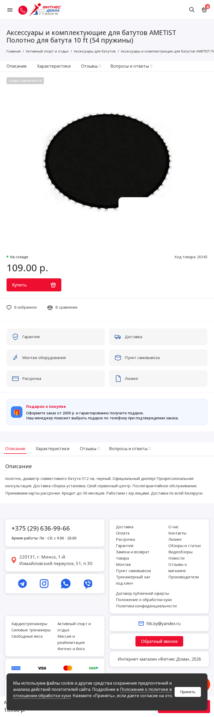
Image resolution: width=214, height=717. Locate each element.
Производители (183, 576)
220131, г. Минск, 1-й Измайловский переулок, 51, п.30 (55, 560)
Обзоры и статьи (184, 545)
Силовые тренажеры (31, 629)
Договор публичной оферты (142, 593)
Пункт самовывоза (133, 570)
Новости (176, 558)
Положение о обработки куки (144, 599)
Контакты (177, 533)
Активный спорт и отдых (74, 626)
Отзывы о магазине (177, 567)
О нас (173, 526)
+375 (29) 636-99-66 (40, 528)
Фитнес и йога (71, 648)
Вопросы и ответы (131, 66)
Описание (17, 66)
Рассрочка (125, 539)
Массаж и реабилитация (71, 639)
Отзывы (91, 66)
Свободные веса (27, 636)
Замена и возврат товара (132, 555)
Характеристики (54, 66)
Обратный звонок (159, 641)
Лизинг (175, 539)
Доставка (124, 526)
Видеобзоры (180, 551)
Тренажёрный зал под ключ (133, 580)
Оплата (122, 533)
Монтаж (123, 564)
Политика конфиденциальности (146, 605)
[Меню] (10, 9)
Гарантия (124, 545)
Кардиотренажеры (29, 623)
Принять (187, 691)
